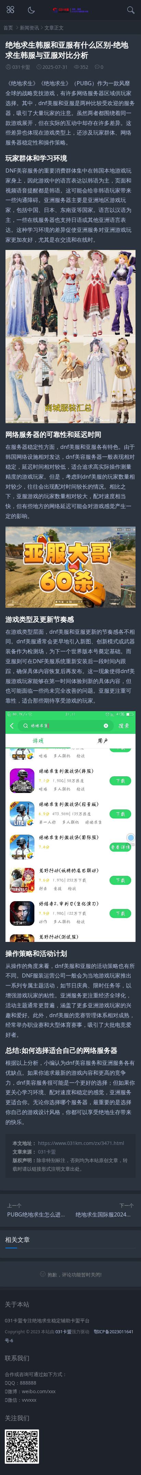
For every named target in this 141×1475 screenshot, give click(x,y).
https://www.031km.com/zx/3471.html (81, 1143)
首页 (8, 27)
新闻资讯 (29, 27)
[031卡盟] (70, 11)
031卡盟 (47, 1151)
